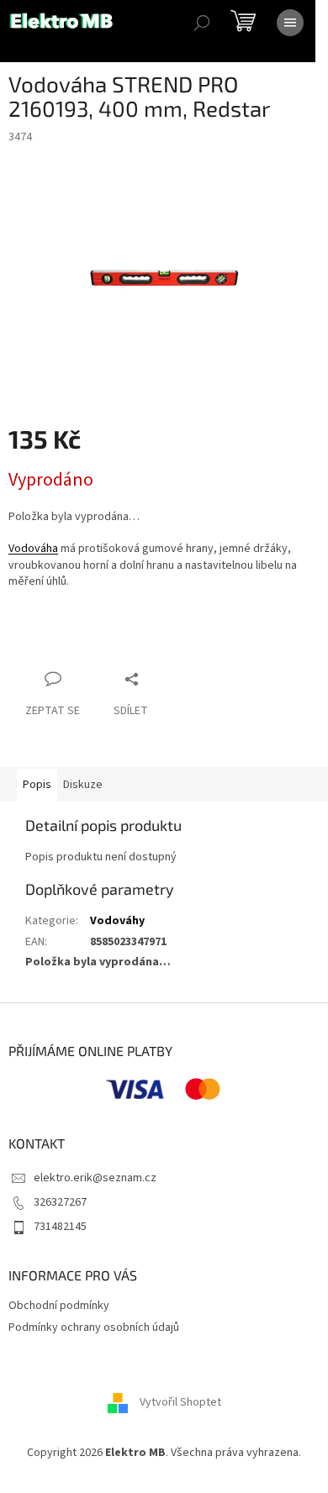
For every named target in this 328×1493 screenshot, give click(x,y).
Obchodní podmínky (58, 1305)
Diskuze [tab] (83, 784)
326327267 (60, 1202)
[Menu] (290, 22)
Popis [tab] (37, 784)
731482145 (60, 1226)
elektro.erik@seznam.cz (95, 1178)
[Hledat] (202, 22)
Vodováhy (117, 920)
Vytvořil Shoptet (180, 1402)
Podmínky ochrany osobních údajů (93, 1327)
